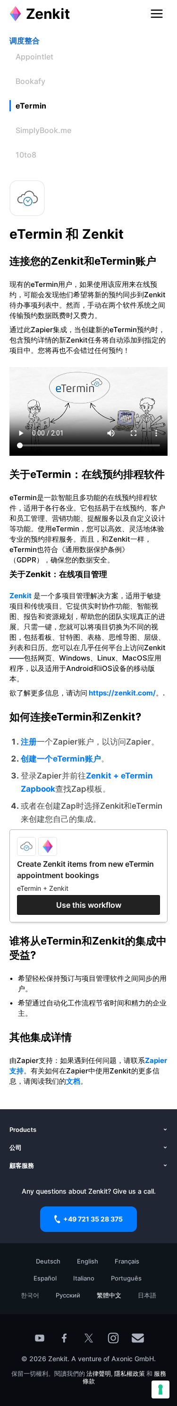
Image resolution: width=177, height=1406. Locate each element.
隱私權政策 (129, 1373)
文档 (73, 1081)
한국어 (30, 1295)
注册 (29, 741)
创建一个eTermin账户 (61, 758)
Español (45, 1278)
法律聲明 (98, 1373)
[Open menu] (157, 14)
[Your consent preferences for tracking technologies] (160, 1389)
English (87, 1261)
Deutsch (48, 1261)
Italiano (83, 1278)
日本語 (147, 1295)
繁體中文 (109, 1295)
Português (126, 1278)
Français (127, 1261)
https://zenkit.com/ (121, 692)
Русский (68, 1295)
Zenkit (20, 595)
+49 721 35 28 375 (93, 1219)
